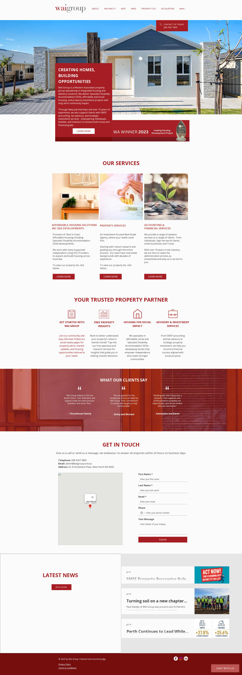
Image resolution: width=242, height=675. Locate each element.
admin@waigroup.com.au (79, 463)
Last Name (145, 485)
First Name (145, 474)
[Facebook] (176, 658)
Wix (103, 659)
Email (142, 496)
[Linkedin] (186, 658)
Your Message (146, 519)
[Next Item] (237, 67)
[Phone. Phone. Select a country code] (143, 513)
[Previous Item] (4, 67)
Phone (141, 507)
